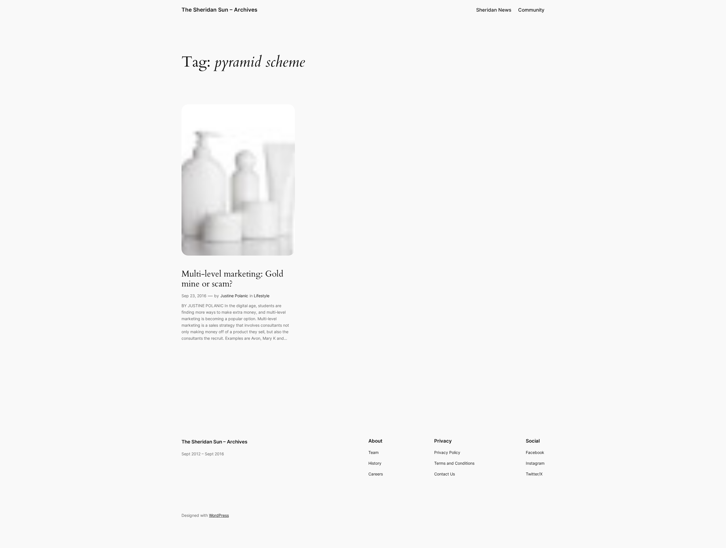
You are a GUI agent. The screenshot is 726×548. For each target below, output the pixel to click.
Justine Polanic (234, 295)
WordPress (219, 515)
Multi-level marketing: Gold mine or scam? (232, 279)
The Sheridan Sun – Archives (219, 9)
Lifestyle (261, 295)
